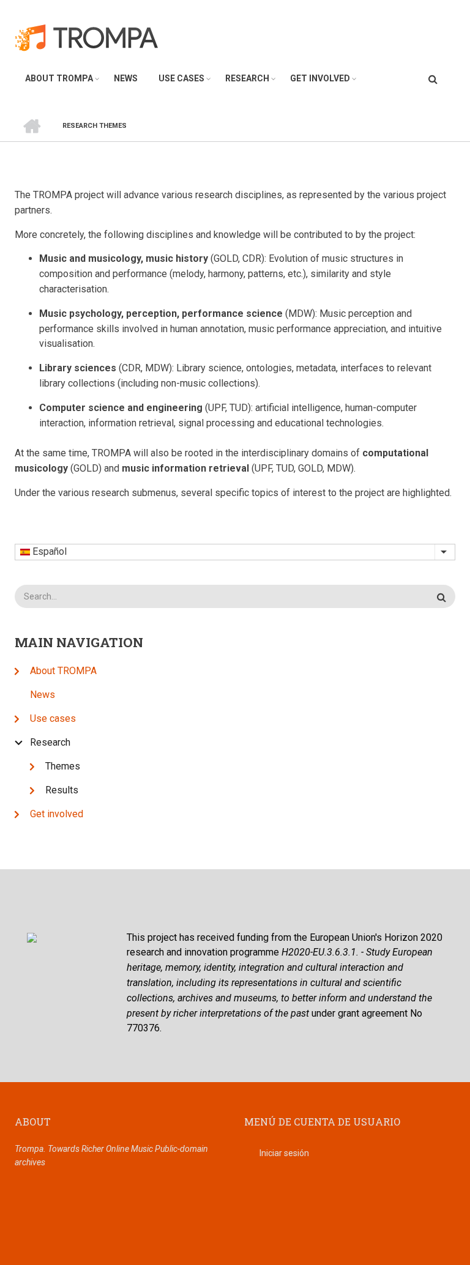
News (126, 78)
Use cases (181, 78)
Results (61, 790)
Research (247, 78)
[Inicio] (93, 37)
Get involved (320, 78)
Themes (62, 766)
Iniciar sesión (284, 1153)
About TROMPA (59, 78)
